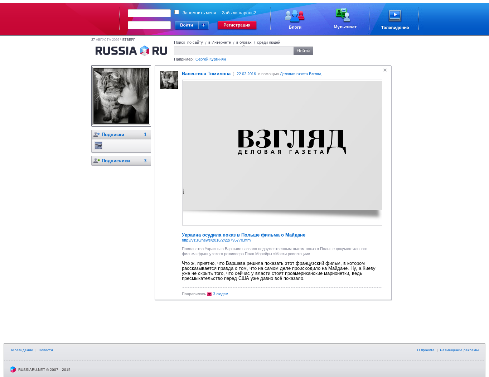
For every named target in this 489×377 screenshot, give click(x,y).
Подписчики (116, 160)
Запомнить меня (199, 12)
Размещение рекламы (459, 350)
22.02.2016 (246, 74)
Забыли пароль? (239, 12)
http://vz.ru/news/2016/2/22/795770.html (216, 240)
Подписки (113, 134)
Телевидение (21, 350)
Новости (46, 350)
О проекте (426, 350)
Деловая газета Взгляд (300, 74)
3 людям (220, 294)
